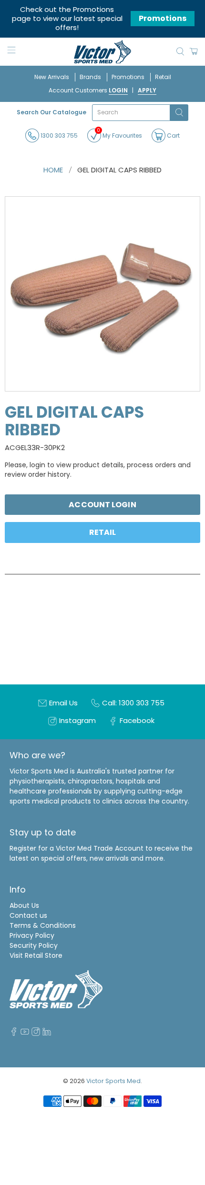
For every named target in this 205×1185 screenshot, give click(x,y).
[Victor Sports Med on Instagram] (35, 1033)
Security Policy (34, 945)
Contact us (28, 915)
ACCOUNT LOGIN (102, 504)
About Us (24, 905)
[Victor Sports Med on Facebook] (14, 1033)
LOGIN (118, 90)
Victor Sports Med (113, 1081)
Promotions (162, 18)
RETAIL (102, 532)
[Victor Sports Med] (102, 51)
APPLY (147, 90)
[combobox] (131, 112)
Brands (90, 77)
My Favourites (119, 134)
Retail (163, 77)
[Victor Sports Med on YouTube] (24, 1033)
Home (53, 169)
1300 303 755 (58, 135)
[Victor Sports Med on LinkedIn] (46, 1033)
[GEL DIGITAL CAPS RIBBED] (102, 294)
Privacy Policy (32, 935)
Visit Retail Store (36, 955)
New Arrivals (51, 77)
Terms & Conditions (43, 925)
